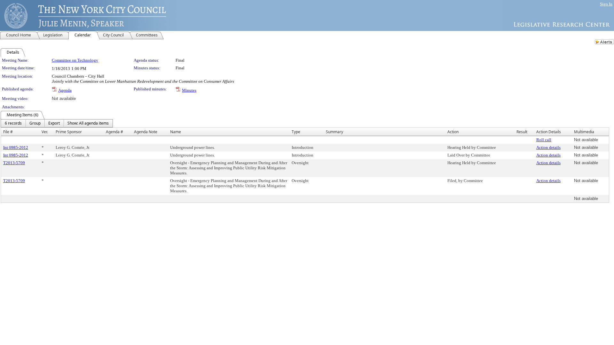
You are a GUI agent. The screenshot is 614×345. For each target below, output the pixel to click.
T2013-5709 (14, 162)
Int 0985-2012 (15, 147)
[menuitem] (13, 123)
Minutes (189, 90)
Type (296, 131)
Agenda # (114, 131)
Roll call (543, 139)
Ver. (45, 131)
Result (521, 131)
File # (8, 131)
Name (175, 131)
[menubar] (57, 123)
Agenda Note (145, 131)
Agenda (65, 90)
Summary (334, 131)
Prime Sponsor (69, 131)
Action (453, 131)
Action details (548, 147)
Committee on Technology (75, 60)
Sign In (606, 4)
